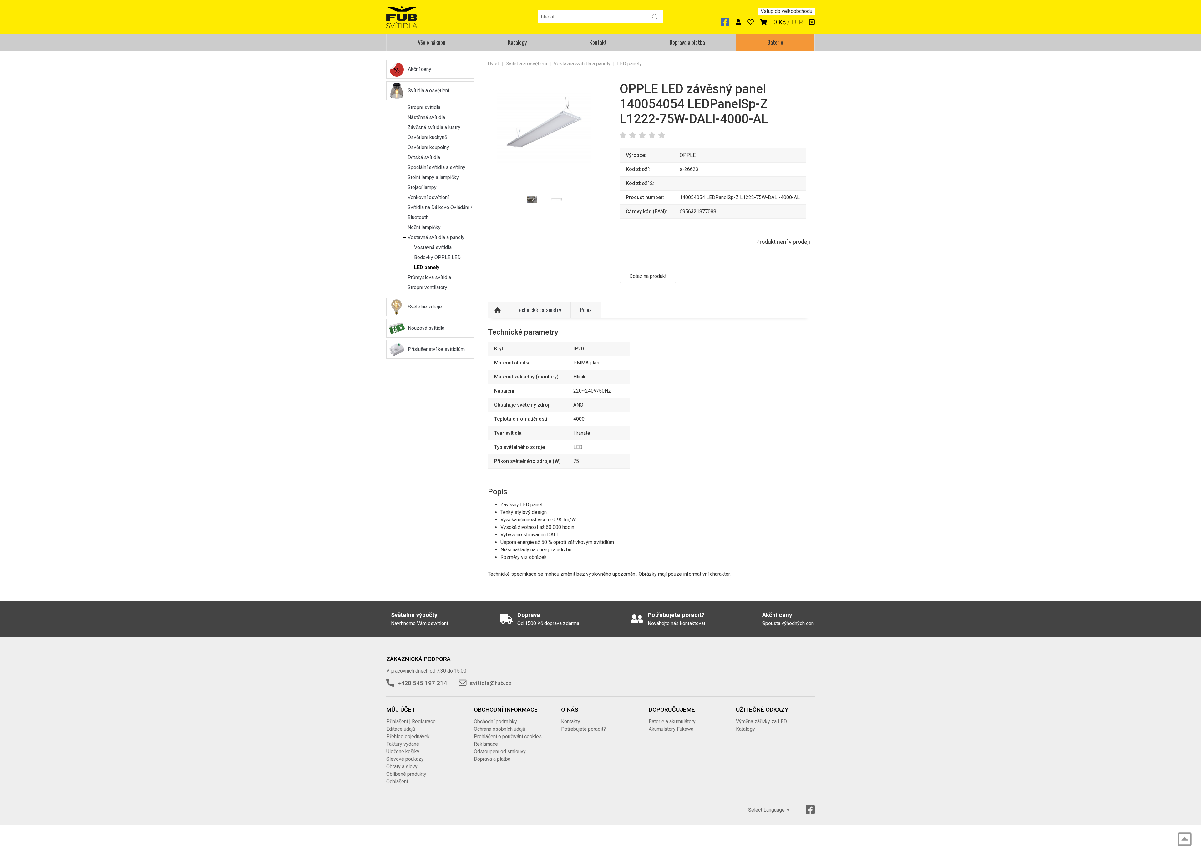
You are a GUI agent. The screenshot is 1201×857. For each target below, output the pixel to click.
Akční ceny (419, 69)
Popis (585, 310)
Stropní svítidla (424, 107)
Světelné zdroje (425, 307)
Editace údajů (400, 729)
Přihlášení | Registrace (411, 721)
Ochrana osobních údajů (499, 729)
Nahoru (497, 310)
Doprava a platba (687, 42)
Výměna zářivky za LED (761, 721)
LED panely (426, 267)
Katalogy (517, 42)
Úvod (493, 64)
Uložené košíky (402, 751)
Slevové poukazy (405, 759)
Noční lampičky (424, 227)
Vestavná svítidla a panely (436, 237)
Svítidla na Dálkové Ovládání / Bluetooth (440, 212)
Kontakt (598, 42)
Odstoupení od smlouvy (500, 751)
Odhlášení (397, 781)
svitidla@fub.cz (491, 683)
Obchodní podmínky (495, 721)
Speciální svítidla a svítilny (436, 167)
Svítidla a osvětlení (428, 90)
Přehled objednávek (408, 736)
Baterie (775, 42)
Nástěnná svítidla (426, 117)
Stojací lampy (422, 187)
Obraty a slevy (402, 766)
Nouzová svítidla (426, 328)
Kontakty (570, 721)
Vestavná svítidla (433, 247)
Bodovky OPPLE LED (437, 257)
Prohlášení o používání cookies (508, 736)
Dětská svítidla (424, 157)
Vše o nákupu (431, 42)
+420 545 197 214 (422, 683)
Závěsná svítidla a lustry (434, 127)
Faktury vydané (402, 744)
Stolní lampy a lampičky (433, 177)
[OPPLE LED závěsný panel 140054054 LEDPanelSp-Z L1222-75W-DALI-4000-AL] (544, 129)
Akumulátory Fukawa (671, 729)
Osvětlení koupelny (428, 147)
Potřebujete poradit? (583, 729)
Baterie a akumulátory (672, 721)
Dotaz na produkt (647, 276)
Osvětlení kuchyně (427, 137)
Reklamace (486, 744)
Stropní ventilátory (427, 287)
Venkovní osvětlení (428, 197)
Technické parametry (539, 310)
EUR (797, 22)
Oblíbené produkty (406, 774)
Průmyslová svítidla (429, 277)
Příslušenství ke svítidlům (436, 349)
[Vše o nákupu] (812, 22)
